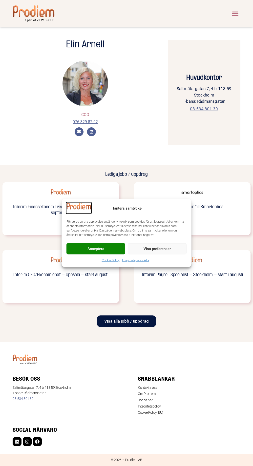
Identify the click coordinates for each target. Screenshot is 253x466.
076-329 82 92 (85, 121)
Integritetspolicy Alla (135, 260)
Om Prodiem (147, 394)
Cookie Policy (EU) (150, 412)
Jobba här (145, 400)
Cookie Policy (111, 260)
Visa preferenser (157, 249)
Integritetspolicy (149, 406)
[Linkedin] (17, 441)
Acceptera (95, 249)
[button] (235, 13)
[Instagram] (27, 441)
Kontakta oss (147, 387)
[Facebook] (37, 441)
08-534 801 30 (23, 399)
